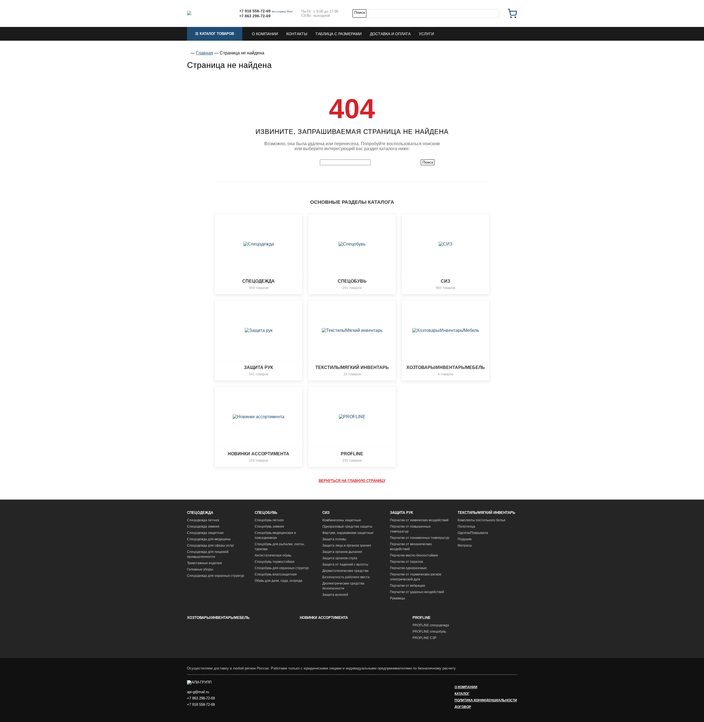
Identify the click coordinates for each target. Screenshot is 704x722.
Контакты (296, 34)
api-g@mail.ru (198, 692)
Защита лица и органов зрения (346, 545)
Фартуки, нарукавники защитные (347, 533)
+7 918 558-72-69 (255, 11)
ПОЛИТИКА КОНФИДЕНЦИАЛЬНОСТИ (486, 700)
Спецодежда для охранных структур (215, 576)
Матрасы (465, 545)
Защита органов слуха (339, 558)
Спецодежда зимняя (203, 526)
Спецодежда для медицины (209, 539)
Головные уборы (200, 569)
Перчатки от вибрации (407, 586)
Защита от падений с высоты (345, 564)
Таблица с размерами (338, 34)
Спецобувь (266, 513)
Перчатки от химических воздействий (419, 520)
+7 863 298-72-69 (255, 16)
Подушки (465, 539)
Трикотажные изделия (204, 563)
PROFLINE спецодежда (431, 625)
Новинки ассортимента (324, 618)
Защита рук (401, 513)
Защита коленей (335, 595)
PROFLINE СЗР (424, 638)
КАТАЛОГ (462, 694)
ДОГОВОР (463, 707)
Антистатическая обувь (273, 555)
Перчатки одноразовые (408, 568)
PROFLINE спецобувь (429, 631)
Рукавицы (397, 598)
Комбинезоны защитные (341, 520)
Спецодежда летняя (203, 520)
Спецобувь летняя (269, 520)
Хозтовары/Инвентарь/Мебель (218, 618)
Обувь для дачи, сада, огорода (278, 581)
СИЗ (325, 513)
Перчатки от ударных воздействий (417, 592)
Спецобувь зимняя (269, 526)
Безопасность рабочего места (346, 577)
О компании (265, 34)
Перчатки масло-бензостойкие (414, 555)
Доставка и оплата (390, 34)
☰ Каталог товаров (214, 34)
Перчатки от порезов (406, 562)
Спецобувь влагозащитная (276, 574)
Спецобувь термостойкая (275, 562)
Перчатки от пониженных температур (419, 538)
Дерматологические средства (345, 571)
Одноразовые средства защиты (347, 526)
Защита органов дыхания (342, 552)
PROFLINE (422, 618)
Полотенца (466, 526)
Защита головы (334, 539)
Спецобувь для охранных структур (282, 568)
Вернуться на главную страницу (352, 481)
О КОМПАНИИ (466, 687)
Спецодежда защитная (205, 533)
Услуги (426, 34)
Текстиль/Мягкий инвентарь (486, 513)
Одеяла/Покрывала (473, 533)
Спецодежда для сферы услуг (210, 545)
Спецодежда (200, 513)
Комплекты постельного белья (481, 520)
